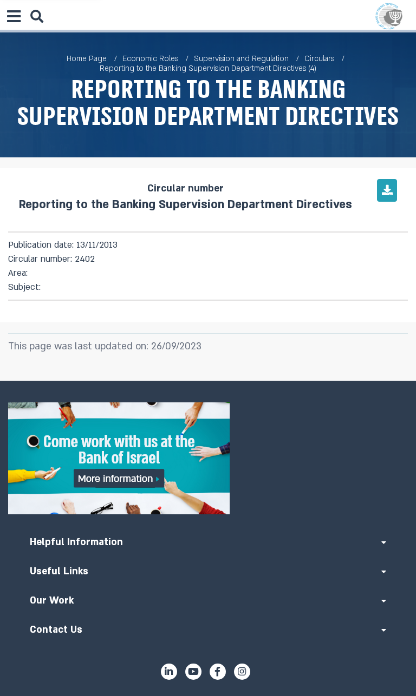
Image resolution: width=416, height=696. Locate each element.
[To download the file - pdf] (387, 190)
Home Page (87, 59)
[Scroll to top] (208, 380)
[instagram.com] (242, 672)
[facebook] (218, 672)
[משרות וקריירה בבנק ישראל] (208, 458)
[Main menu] (13, 16)
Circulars (319, 59)
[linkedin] (169, 672)
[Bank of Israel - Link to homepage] (389, 16)
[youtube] (193, 672)
